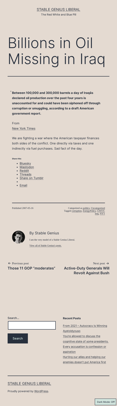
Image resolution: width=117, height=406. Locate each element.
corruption (77, 211)
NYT (102, 213)
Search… (13, 318)
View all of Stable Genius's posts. (45, 245)
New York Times (23, 128)
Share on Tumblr (31, 178)
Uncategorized (98, 208)
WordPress (41, 391)
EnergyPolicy (89, 211)
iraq (97, 213)
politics (86, 208)
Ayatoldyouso (71, 330)
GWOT (100, 211)
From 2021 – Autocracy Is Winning (85, 325)
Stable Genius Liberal (58, 9)
